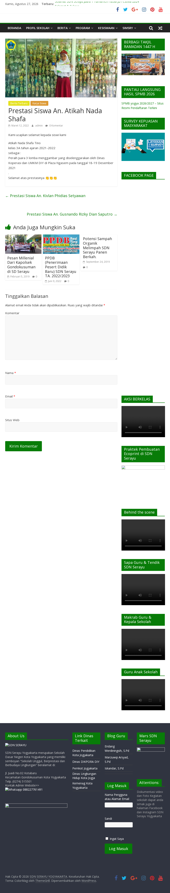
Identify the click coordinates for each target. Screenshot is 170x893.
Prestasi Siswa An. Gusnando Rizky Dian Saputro (72, 214)
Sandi (108, 819)
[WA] (24, 789)
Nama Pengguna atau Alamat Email (117, 797)
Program (83, 28)
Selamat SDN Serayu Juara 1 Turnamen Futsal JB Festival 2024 (97, 4)
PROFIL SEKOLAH (37, 28)
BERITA (62, 28)
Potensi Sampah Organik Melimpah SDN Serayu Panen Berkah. (97, 247)
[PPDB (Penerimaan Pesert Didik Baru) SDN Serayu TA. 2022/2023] (61, 237)
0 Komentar (56, 125)
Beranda (14, 28)
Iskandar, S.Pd (114, 768)
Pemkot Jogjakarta (84, 768)
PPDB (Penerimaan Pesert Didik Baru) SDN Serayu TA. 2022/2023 (60, 266)
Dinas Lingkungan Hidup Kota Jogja (84, 776)
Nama (10, 373)
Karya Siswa (39, 103)
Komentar (12, 313)
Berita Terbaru (19, 103)
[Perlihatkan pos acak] (160, 28)
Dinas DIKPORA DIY (85, 762)
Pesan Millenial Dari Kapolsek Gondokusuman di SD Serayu (21, 264)
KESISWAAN (106, 28)
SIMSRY (128, 28)
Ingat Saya (117, 839)
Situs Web (12, 420)
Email (10, 396)
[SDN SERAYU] (15, 745)
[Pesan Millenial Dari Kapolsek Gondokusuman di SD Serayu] (23, 237)
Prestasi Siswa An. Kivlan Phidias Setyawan (45, 195)
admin (39, 125)
